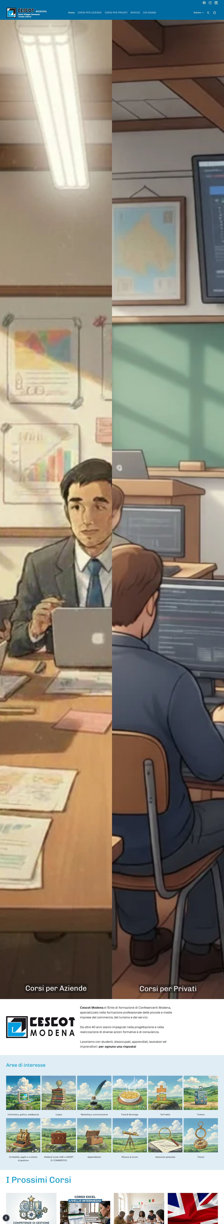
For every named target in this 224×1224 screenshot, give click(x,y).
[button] (6, 1218)
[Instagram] (210, 3)
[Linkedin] (216, 3)
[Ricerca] (208, 12)
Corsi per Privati (168, 988)
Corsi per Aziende (56, 988)
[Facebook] (204, 3)
